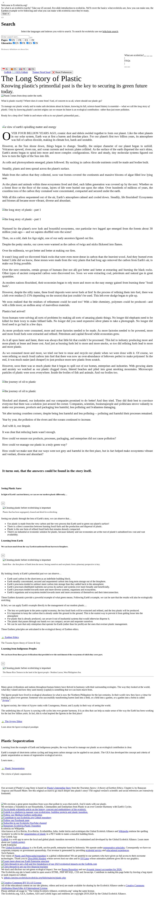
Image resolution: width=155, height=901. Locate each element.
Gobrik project (18, 842)
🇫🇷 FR (22, 69)
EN (8, 40)
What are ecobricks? (134, 55)
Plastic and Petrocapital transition (30, 855)
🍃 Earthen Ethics (10, 637)
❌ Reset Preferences (62, 72)
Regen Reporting (70, 869)
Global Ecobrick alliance (17, 847)
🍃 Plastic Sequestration (13, 768)
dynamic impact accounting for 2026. (104, 869)
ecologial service (94, 850)
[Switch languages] (148, 56)
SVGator (84, 858)
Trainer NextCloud (41, 72)
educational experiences (117, 850)
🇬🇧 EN (31, 69)
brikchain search (110, 31)
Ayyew (5, 700)
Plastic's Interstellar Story (59, 788)
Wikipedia (123, 831)
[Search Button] (31, 37)
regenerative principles (114, 847)
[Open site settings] (145, 56)
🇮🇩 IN (5, 69)
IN (33, 40)
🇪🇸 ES (13, 69)
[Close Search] (2, 17)
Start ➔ (5, 14)
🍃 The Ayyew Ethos (11, 721)
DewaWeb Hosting (37, 858)
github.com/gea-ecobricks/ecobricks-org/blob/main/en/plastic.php (35, 877)
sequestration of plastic (35, 834)
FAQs (127, 60)
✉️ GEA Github (20, 72)
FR (20, 40)
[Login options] (151, 56)
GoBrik (7, 72)
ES (27, 40)
